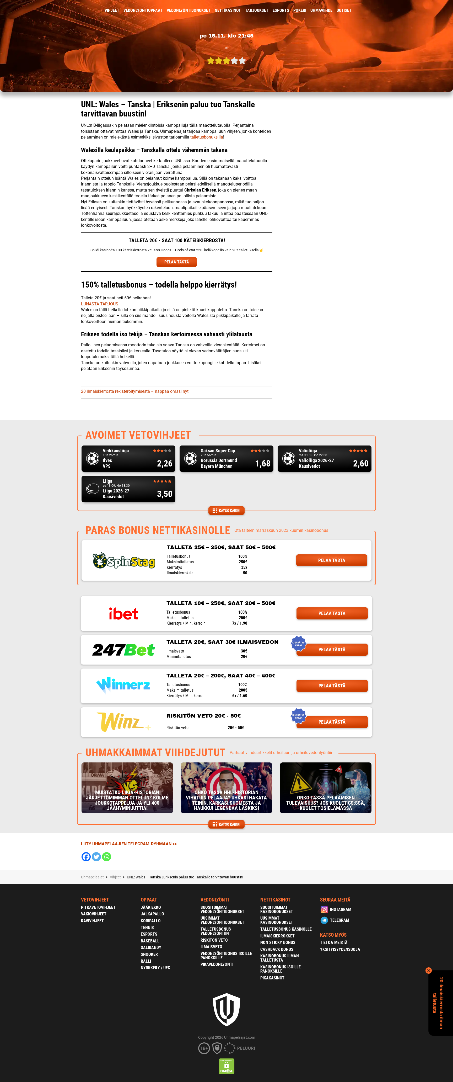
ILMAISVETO (211, 946)
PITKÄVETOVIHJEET (98, 907)
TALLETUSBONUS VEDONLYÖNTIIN (216, 931)
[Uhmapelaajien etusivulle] (77, 10)
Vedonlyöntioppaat (143, 10)
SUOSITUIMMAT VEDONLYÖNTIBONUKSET (222, 909)
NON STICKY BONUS (277, 942)
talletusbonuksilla (206, 137)
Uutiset (344, 10)
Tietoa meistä (334, 942)
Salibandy (151, 947)
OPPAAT (149, 900)
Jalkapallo (152, 913)
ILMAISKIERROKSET (277, 936)
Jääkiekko (151, 907)
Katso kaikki (229, 510)
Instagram (340, 909)
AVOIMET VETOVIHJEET (138, 435)
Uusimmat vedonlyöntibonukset (222, 920)
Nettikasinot (228, 10)
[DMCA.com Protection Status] (227, 1066)
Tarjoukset (256, 10)
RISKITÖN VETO (214, 940)
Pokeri (299, 10)
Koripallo (151, 920)
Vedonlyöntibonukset (189, 10)
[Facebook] (86, 856)
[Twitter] (96, 856)
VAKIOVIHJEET (93, 913)
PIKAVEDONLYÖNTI (217, 964)
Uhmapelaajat (92, 877)
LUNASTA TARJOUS (99, 303)
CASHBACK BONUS (276, 949)
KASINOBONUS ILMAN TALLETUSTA (279, 958)
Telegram (339, 920)
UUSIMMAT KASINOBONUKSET (276, 920)
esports (281, 10)
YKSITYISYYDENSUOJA (340, 949)
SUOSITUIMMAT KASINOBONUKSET (276, 909)
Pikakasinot (272, 977)
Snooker (149, 954)
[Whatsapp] (106, 856)
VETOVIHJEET (95, 900)
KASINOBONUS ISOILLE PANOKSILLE (280, 969)
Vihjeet (112, 10)
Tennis (147, 927)
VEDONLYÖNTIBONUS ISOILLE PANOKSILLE (226, 955)
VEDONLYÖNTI (215, 900)
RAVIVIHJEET (92, 920)
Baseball (150, 940)
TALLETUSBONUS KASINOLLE (286, 929)
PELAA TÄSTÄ (176, 261)
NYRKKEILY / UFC (155, 967)
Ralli (146, 961)
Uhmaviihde (321, 10)
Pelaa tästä (331, 560)
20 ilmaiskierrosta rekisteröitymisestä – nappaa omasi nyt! (135, 391)
